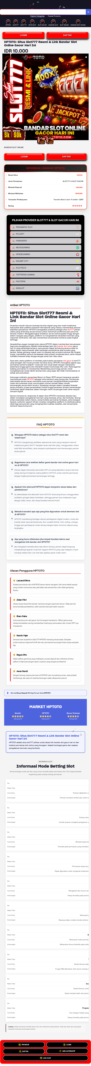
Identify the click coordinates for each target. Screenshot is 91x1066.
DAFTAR (67, 35)
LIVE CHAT (47, 1058)
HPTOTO (30, 379)
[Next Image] (87, 97)
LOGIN (23, 35)
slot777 (71, 330)
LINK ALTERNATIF (68, 1051)
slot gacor (67, 361)
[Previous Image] (4, 97)
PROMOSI (25, 1044)
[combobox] (43, 12)
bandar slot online (65, 346)
